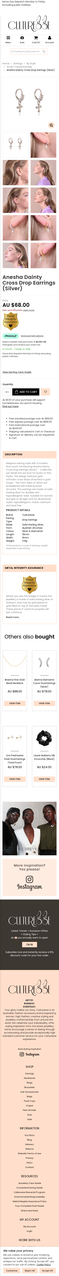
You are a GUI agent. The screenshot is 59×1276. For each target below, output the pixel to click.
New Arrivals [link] (29, 1110)
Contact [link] (29, 1167)
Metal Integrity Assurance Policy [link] (29, 1201)
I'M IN (29, 944)
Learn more (28, 310)
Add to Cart (28, 392)
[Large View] (15, 145)
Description (13, 454)
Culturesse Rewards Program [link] (29, 1192)
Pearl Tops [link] (29, 1101)
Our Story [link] (29, 1135)
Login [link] (29, 1231)
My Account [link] (29, 1226)
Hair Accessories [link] (29, 1091)
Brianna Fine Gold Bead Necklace (15, 681)
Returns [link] (30, 1148)
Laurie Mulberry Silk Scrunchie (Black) (44, 757)
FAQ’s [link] (29, 1162)
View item (14, 703)
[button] (45, 391)
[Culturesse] (29, 24)
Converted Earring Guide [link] (29, 1187)
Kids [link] (29, 1114)
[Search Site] (44, 51)
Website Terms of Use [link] (29, 1153)
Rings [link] (29, 1082)
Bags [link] (29, 1096)
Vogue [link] (29, 1105)
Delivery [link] (29, 1144)
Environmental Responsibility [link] (29, 1196)
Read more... (13, 617)
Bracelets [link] (29, 1087)
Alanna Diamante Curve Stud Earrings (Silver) (44, 683)
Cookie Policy (44, 1264)
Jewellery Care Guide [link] (29, 1183)
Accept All (47, 1270)
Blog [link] (29, 1139)
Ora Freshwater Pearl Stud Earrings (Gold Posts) (14, 759)
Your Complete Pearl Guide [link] (29, 1205)
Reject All (30, 1270)
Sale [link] (29, 1119)
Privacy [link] (29, 1158)
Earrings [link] (29, 1073)
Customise (12, 1270)
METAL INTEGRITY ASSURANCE (24, 568)
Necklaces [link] (29, 1078)
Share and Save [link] (29, 1210)
